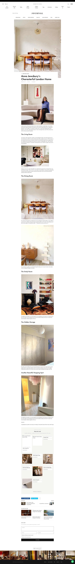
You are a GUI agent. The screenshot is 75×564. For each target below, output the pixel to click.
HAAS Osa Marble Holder (47, 467)
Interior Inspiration (31, 17)
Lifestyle (24, 17)
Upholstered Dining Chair (48, 436)
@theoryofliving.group (37, 548)
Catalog (56, 7)
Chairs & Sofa (14, 7)
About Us (63, 7)
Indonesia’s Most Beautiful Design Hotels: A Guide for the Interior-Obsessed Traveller (48, 517)
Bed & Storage (28, 7)
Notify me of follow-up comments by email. (27, 535)
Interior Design (18, 17)
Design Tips (38, 17)
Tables (21, 7)
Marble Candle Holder (47, 466)
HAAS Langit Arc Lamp (36, 455)
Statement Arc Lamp (36, 454)
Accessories (50, 7)
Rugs (43, 7)
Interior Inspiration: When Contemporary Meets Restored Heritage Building (30, 503)
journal (37, 13)
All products (7, 7)
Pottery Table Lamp (26, 466)
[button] (72, 561)
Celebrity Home (57, 17)
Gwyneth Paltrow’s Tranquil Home (44, 503)
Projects (68, 7)
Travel (51, 17)
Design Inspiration (45, 17)
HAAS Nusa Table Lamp (26, 467)
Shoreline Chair (46, 437)
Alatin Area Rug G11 (36, 479)
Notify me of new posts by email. (26, 537)
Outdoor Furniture (36, 7)
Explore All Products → (37, 491)
